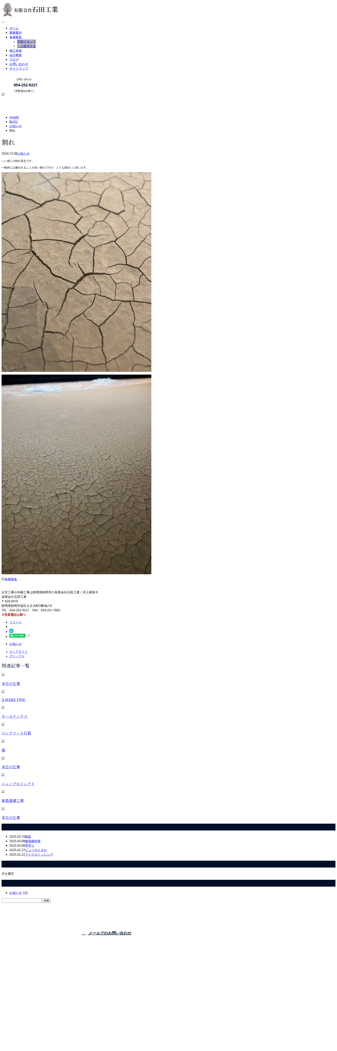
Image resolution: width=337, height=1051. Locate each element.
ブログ (14, 59)
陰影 (28, 836)
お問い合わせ (18, 64)
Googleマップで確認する (20, 1016)
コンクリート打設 (16, 733)
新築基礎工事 (13, 801)
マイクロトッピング (39, 854)
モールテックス (14, 716)
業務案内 (15, 32)
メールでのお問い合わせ (109, 933)
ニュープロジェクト (18, 784)
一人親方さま (26, 46)
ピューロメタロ (36, 850)
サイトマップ (18, 68)
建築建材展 (33, 841)
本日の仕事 (11, 684)
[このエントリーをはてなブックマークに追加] (11, 631)
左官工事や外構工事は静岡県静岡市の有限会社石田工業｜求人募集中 (50, 1038)
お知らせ (23, 153)
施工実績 (15, 50)
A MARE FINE (13, 700)
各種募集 (15, 37)
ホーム (14, 28)
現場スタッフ (26, 41)
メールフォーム (15, 94)
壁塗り (29, 845)
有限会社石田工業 (169, 940)
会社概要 (15, 55)
